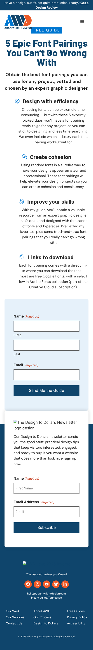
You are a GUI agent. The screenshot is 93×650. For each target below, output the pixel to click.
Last (17, 354)
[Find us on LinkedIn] (65, 584)
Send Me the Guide (46, 390)
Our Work (13, 611)
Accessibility (76, 623)
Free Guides (76, 611)
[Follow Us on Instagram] (37, 584)
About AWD (41, 611)
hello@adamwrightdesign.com (46, 593)
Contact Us (14, 623)
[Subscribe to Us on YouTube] (46, 584)
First (17, 335)
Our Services (15, 617)
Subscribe (46, 527)
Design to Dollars (45, 623)
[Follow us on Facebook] (28, 584)
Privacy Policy (77, 617)
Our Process (42, 617)
